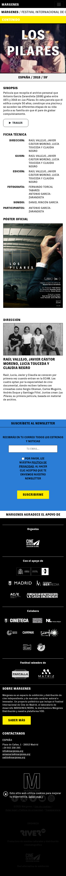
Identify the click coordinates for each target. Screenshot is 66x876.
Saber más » (36, 796)
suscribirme (33, 494)
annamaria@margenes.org (16, 754)
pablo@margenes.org (13, 757)
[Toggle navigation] (58, 4)
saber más (16, 720)
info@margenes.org (12, 751)
